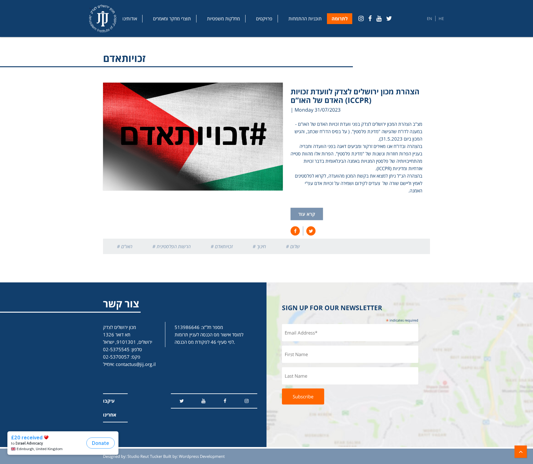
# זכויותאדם (222, 246)
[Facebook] (370, 18)
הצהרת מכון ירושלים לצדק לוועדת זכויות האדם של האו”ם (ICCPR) (355, 95)
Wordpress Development (202, 456)
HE (441, 18)
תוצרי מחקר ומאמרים (172, 18)
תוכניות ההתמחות (305, 18)
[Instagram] (361, 18)
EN (429, 18)
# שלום (293, 246)
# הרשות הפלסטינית (171, 246)
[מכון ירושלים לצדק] (102, 18)
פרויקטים (264, 18)
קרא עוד (306, 214)
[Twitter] (389, 18)
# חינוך (259, 246)
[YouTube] (379, 18)
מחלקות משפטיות (223, 18)
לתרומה (340, 18)
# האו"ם (124, 246)
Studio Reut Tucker (144, 456)
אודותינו (129, 18)
